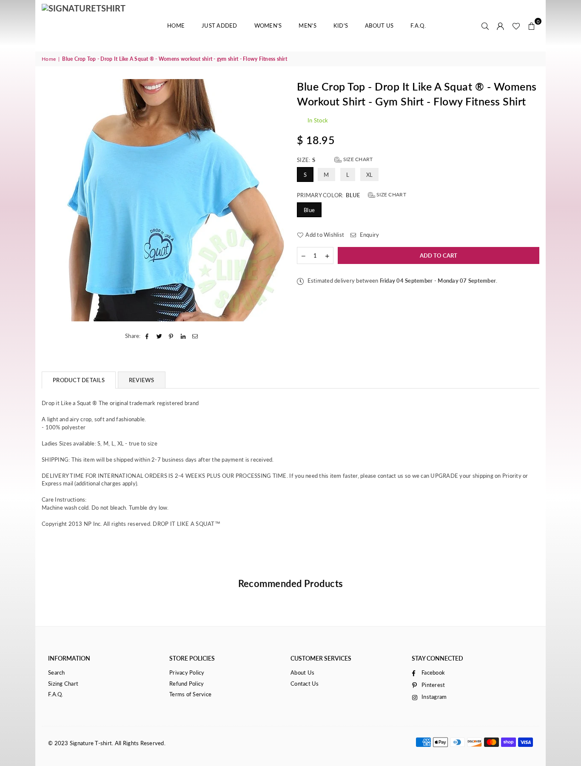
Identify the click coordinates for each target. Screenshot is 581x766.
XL (369, 174)
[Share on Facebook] (147, 336)
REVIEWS (141, 380)
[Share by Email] (195, 336)
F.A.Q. (418, 25)
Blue (309, 210)
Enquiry (368, 234)
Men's (307, 25)
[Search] (485, 25)
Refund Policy (186, 683)
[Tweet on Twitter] (159, 336)
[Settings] (500, 25)
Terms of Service (190, 694)
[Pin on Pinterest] (171, 336)
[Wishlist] (516, 25)
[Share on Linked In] (183, 336)
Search (56, 672)
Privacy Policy (187, 672)
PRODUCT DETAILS (79, 380)
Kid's (340, 25)
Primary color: (351, 195)
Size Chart (357, 159)
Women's (268, 25)
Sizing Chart (63, 683)
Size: (335, 159)
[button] (531, 25)
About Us (379, 25)
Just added (219, 25)
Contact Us (304, 683)
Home (176, 25)
